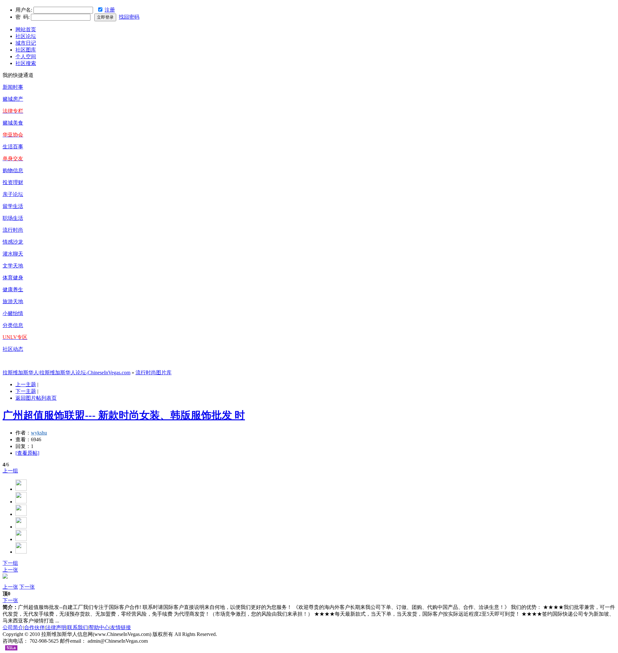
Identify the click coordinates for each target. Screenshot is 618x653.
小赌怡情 (13, 313)
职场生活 (13, 218)
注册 (110, 10)
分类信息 (13, 325)
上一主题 (25, 384)
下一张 (27, 587)
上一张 (10, 570)
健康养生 (13, 289)
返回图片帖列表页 (36, 398)
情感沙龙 (13, 242)
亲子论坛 (13, 194)
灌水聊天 (13, 254)
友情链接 (120, 627)
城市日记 (25, 43)
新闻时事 (13, 87)
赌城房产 (13, 99)
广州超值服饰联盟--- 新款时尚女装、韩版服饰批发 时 (124, 415)
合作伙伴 (34, 627)
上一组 (10, 470)
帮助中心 (99, 627)
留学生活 (13, 206)
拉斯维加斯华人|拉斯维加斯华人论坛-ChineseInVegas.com (66, 372)
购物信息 (13, 170)
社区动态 (13, 349)
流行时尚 (13, 230)
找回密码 (129, 17)
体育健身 (13, 277)
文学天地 (13, 265)
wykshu (39, 432)
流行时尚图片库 (154, 372)
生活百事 (13, 146)
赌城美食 (13, 123)
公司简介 (13, 627)
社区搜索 (25, 63)
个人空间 (25, 56)
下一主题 (25, 391)
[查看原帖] (27, 453)
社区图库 (25, 49)
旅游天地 (13, 301)
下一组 (10, 563)
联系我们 (77, 627)
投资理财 (13, 182)
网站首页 (25, 29)
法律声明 (56, 627)
